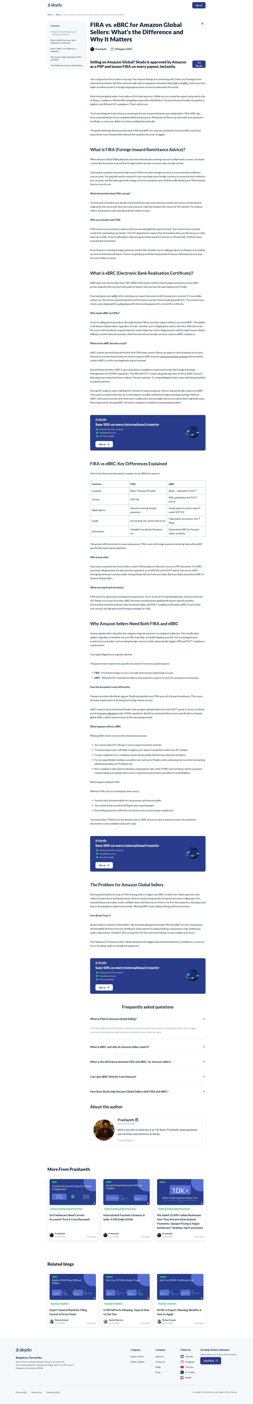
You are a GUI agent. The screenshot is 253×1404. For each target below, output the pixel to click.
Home (49, 15)
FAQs (158, 1372)
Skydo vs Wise (136, 1356)
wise (123, 696)
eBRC (185, 83)
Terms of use (36, 1392)
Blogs (158, 1367)
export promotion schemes (174, 356)
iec (167, 928)
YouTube (189, 1367)
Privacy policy (21, 1392)
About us (159, 1356)
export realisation (108, 713)
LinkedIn (189, 1356)
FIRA (174, 83)
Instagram (189, 1361)
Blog (58, 15)
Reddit (188, 1377)
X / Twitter (190, 1372)
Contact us (160, 1361)
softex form (124, 303)
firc (198, 113)
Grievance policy (53, 1392)
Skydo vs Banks (137, 1361)
